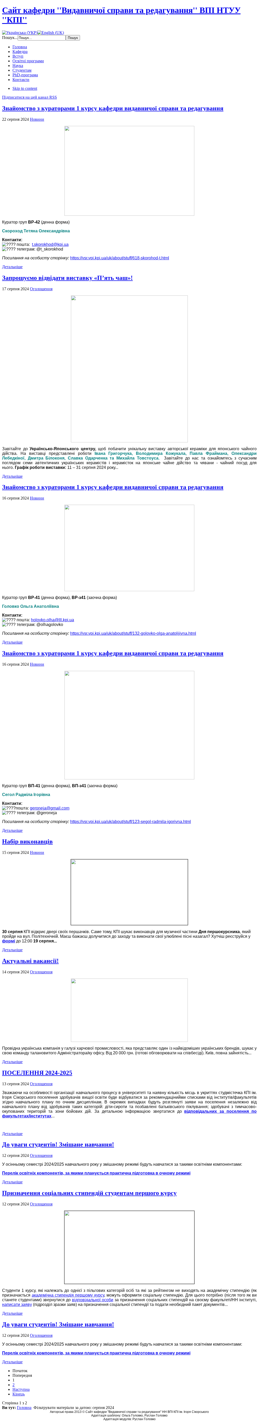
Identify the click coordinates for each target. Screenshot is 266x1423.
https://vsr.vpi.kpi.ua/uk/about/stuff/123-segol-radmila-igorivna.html (130, 821)
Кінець (18, 1394)
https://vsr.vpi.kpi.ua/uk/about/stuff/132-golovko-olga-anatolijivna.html (133, 633)
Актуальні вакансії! (30, 960)
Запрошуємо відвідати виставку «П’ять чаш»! (67, 277)
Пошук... (10, 37)
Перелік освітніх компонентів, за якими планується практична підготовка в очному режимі (96, 1173)
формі (8, 941)
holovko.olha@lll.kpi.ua (52, 620)
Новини (37, 119)
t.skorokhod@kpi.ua (50, 244)
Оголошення (41, 289)
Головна (24, 1407)
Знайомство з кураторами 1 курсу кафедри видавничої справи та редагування (112, 108)
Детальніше (12, 267)
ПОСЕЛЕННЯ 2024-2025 (37, 1072)
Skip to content (24, 88)
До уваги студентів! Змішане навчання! (58, 1144)
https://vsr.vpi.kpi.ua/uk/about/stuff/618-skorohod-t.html (119, 258)
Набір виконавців (27, 841)
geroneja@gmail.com (49, 808)
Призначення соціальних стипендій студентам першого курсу (89, 1193)
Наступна (21, 1389)
